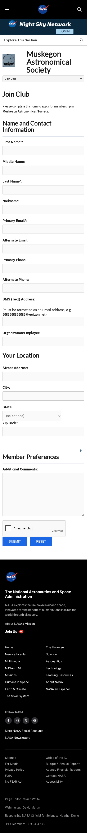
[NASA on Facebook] (8, 720)
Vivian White (31, 799)
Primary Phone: (14, 260)
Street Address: (15, 368)
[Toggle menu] (7, 9)
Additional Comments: (20, 469)
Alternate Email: (15, 240)
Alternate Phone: (16, 280)
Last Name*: (12, 181)
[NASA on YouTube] (34, 720)
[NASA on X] (26, 720)
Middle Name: (14, 162)
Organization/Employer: (21, 333)
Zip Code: (10, 423)
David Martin (31, 807)
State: (7, 407)
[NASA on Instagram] (17, 720)
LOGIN (64, 31)
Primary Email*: (15, 221)
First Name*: (13, 142)
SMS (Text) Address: (19, 299)
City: (6, 388)
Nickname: (11, 201)
